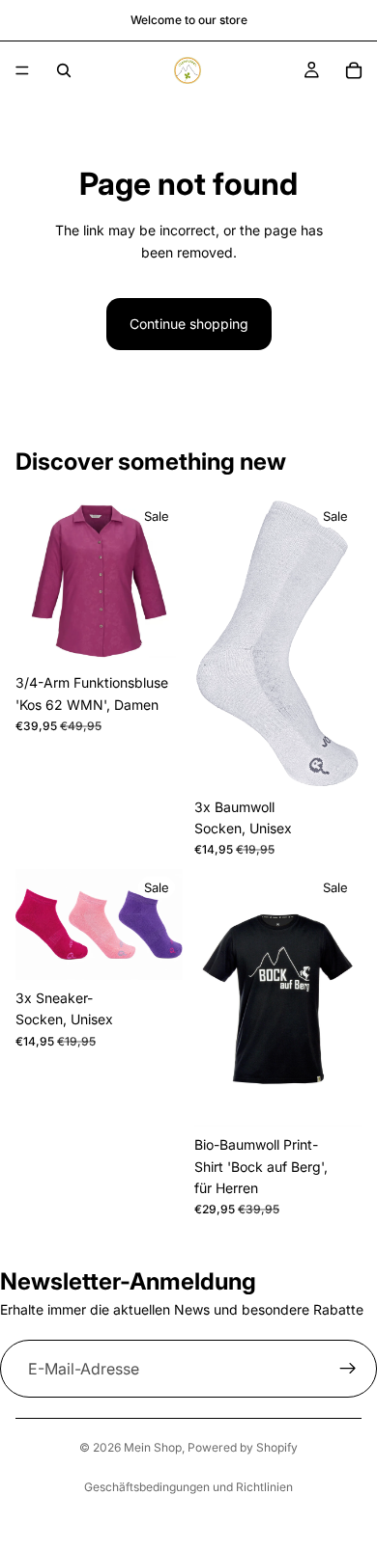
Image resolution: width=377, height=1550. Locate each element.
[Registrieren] (348, 1368)
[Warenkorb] (354, 70)
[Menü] (22, 70)
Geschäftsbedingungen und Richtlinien (188, 1487)
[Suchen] (64, 70)
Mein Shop (153, 1447)
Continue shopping (189, 323)
